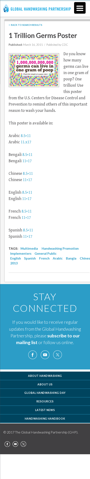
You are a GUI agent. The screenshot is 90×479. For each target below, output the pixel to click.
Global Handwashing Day (45, 392)
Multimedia (29, 248)
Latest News (45, 410)
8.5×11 (26, 135)
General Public (46, 253)
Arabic (58, 258)
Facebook (33, 354)
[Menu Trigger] (80, 8)
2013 (14, 263)
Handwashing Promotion (60, 248)
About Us (45, 384)
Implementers (20, 253)
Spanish (30, 258)
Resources (45, 401)
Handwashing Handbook (45, 418)
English (15, 258)
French (44, 258)
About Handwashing (45, 375)
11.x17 (26, 142)
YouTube (45, 354)
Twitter (57, 354)
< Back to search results (25, 24)
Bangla (71, 258)
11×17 (27, 161)
